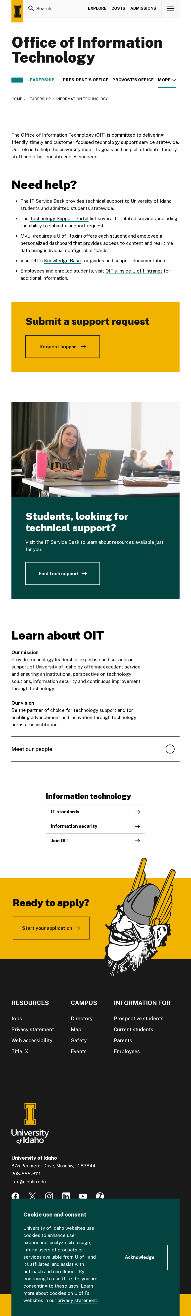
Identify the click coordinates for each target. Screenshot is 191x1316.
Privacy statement (32, 1030)
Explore (97, 8)
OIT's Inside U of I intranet (133, 271)
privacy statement (77, 1300)
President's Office (85, 80)
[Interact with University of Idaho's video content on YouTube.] (83, 1196)
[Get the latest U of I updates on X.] (32, 1196)
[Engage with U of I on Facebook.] (15, 1196)
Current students (133, 1030)
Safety (79, 1040)
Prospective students (138, 1019)
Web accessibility (31, 1040)
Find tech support (59, 573)
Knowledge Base (62, 260)
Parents (123, 1040)
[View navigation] (170, 8)
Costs (118, 8)
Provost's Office (133, 80)
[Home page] (17, 11)
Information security (74, 826)
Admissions (143, 8)
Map (76, 1030)
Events (79, 1051)
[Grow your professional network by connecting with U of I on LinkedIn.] (66, 1196)
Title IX (19, 1051)
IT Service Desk (47, 201)
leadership (41, 80)
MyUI (26, 236)
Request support (58, 346)
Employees (127, 1051)
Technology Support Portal (59, 218)
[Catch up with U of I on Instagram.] (49, 1196)
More (167, 80)
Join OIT (60, 840)
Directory (82, 1019)
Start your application (47, 928)
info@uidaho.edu (28, 1181)
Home (16, 99)
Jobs (16, 1019)
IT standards (65, 811)
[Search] (31, 8)
